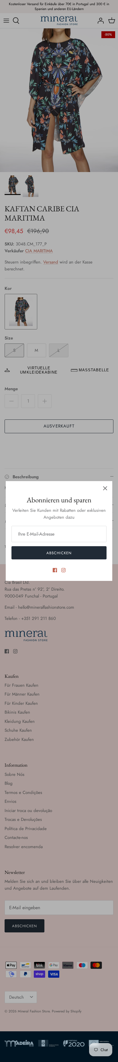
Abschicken (58, 553)
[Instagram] (63, 570)
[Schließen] (105, 488)
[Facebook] (55, 570)
